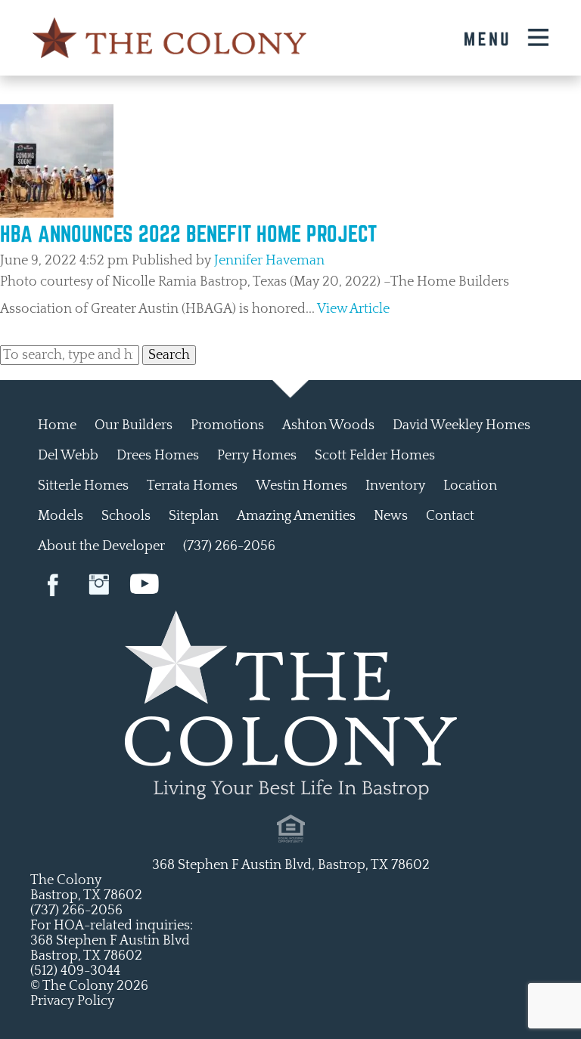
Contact (450, 516)
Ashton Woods (328, 425)
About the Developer (101, 546)
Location (470, 485)
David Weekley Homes (461, 425)
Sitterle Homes (83, 485)
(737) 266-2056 (229, 546)
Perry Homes (257, 455)
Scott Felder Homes (375, 455)
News (391, 516)
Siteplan (194, 516)
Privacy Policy (72, 1001)
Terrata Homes (192, 485)
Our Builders (133, 425)
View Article (353, 309)
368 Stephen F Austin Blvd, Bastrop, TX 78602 (291, 865)
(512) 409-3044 (75, 971)
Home (57, 425)
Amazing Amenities (296, 516)
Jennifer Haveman (269, 260)
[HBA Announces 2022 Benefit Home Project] (56, 213)
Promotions (227, 425)
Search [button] (169, 355)
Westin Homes (301, 485)
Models (60, 516)
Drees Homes (158, 455)
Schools (126, 516)
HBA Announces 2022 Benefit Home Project (188, 233)
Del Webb (68, 455)
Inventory (395, 485)
